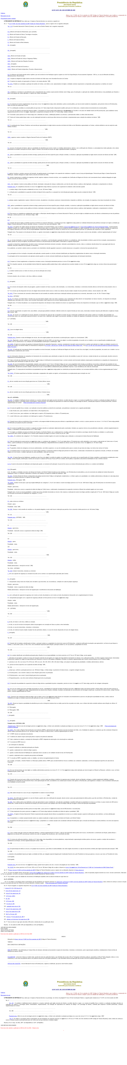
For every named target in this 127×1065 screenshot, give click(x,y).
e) (8, 253)
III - (8, 34)
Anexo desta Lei (80, 870)
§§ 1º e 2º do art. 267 (11, 914)
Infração (10, 528)
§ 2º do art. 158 (10, 901)
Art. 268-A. (11, 730)
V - (8, 39)
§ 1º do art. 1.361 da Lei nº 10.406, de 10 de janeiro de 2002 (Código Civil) (64, 345)
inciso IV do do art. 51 (71, 226)
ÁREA (9, 950)
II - (8, 173)
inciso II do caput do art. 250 (13, 911)
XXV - (9, 64)
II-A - (9, 31)
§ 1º (9, 104)
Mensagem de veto (5, 15)
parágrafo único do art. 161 (13, 906)
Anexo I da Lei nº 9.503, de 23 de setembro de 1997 (22, 870)
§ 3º (9, 125)
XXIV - (9, 61)
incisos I (8, 916)
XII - (9, 98)
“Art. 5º (11, 1018)
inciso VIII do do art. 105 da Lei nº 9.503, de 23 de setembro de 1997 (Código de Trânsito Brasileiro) (57, 872)
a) (8, 244)
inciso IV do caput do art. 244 (13, 909)
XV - (9, 162)
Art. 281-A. (11, 798)
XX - (9, 50)
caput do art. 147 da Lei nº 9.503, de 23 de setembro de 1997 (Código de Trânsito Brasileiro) (79, 881)
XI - (9, 501)
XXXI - (9, 137)
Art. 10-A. (10, 84)
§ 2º (9, 213)
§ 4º (9, 74)
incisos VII (8, 888)
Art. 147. (10, 400)
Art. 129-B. (11, 344)
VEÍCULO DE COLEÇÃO (14, 963)
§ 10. (9, 696)
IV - (8, 37)
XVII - (9, 184)
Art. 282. (10, 802)
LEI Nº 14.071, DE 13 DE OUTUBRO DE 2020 (63, 10)
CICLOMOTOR (11, 957)
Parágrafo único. (12, 186)
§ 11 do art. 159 (10, 903)
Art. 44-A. (10, 293)
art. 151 (8, 898)
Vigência (3, 13)
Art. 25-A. (10, 226)
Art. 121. (10, 340)
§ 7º (9, 643)
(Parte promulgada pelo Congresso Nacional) (34, 402)
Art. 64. (10, 298)
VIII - (9, 92)
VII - (9, 45)
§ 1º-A (9, 464)
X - (8, 595)
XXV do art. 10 (18, 888)
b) (8, 621)
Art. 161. (10, 476)
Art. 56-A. (10, 296)
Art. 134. (10, 364)
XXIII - (9, 58)
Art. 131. (10, 349)
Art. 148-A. (11, 436)
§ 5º (9, 78)
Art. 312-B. (11, 867)
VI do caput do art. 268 (17, 916)
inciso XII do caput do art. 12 (13, 890)
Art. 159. (10, 457)
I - (8, 270)
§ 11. (9, 469)
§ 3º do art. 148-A (10, 896)
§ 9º (9, 792)
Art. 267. (10, 703)
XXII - (9, 55)
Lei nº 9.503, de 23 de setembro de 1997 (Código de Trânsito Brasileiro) (27, 23)
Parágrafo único (11, 517)
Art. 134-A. (11, 373)
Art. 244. (10, 571)
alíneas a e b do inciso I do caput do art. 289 (18, 919)
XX (12, 888)
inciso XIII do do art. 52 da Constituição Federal (95, 226)
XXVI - (9, 66)
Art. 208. (10, 509)
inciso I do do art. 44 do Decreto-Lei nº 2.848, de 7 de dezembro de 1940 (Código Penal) (89, 867)
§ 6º (9, 81)
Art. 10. (10, 26)
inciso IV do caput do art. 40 (13, 893)
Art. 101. (10, 314)
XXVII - (9, 69)
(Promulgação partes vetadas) (8, 18)
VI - (8, 42)
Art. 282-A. (11, 814)
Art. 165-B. (11, 482)
